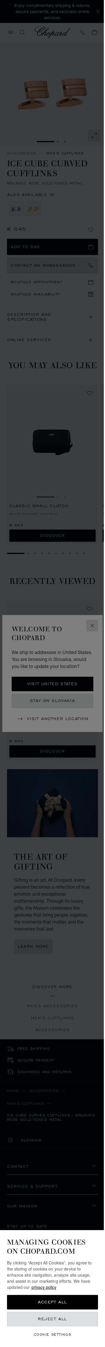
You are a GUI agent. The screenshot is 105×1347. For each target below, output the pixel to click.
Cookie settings (52, 1334)
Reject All (52, 1318)
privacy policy (44, 1287)
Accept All (52, 1302)
